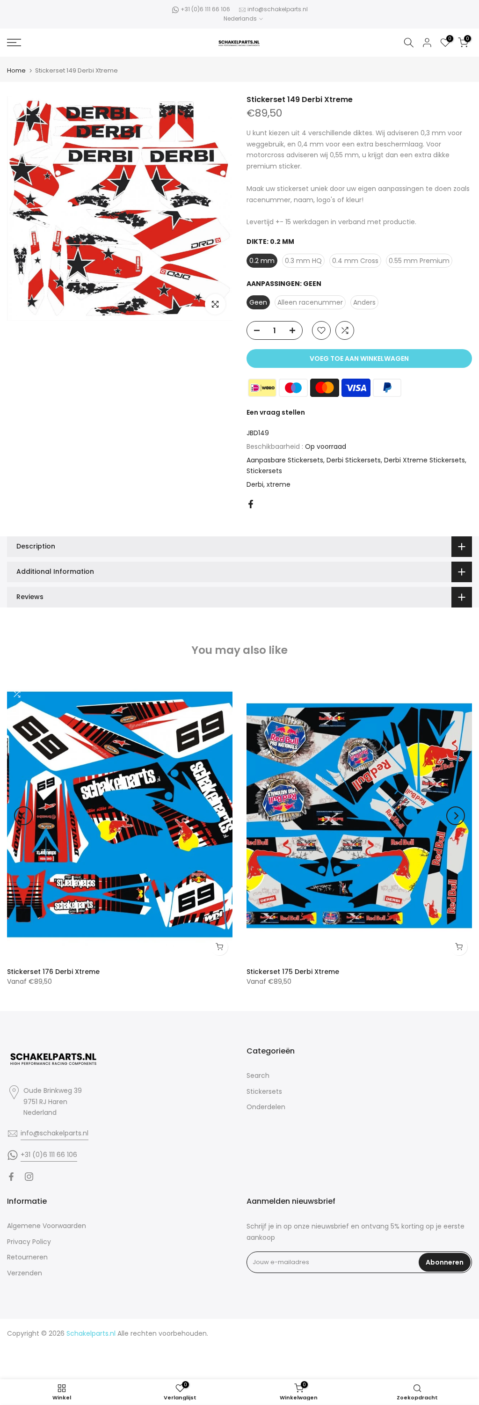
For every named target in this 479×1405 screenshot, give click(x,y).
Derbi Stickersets (354, 460)
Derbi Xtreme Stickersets (424, 460)
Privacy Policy (29, 1241)
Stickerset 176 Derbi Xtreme (53, 971)
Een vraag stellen (276, 412)
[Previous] (23, 815)
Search (258, 1075)
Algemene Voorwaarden (46, 1225)
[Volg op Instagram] (29, 1176)
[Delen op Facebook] (251, 504)
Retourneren (27, 1257)
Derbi (255, 484)
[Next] (455, 815)
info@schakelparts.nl (277, 9)
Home (16, 70)
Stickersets (264, 471)
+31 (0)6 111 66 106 (205, 9)
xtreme (278, 484)
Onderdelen (266, 1107)
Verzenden (24, 1273)
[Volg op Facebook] (11, 1176)
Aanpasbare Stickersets (285, 460)
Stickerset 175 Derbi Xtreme (293, 971)
